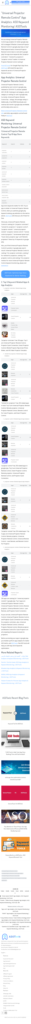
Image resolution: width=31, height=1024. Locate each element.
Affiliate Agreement (8, 976)
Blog (4, 986)
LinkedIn (27, 891)
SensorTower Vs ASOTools (15, 804)
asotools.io (4, 265)
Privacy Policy (6, 978)
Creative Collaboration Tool (10, 1010)
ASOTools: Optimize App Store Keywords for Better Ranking (15, 274)
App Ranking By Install (8, 966)
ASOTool (9, 116)
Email (17, 891)
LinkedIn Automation (8, 996)
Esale (4, 1008)
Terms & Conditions (8, 981)
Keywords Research (8, 959)
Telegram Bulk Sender (8, 1005)
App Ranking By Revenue (9, 963)
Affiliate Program (7, 974)
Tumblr (12, 891)
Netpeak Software (7, 998)
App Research (6, 961)
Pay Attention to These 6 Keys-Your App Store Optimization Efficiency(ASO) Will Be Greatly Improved (15, 829)
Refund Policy (6, 983)
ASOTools (4, 68)
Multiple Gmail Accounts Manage (11, 1003)
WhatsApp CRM (7, 993)
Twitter (2, 891)
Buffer (21, 891)
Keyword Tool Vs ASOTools (15, 724)
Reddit (7, 891)
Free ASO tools (5, 65)
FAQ (4, 968)
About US (5, 988)
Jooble (4, 1001)
